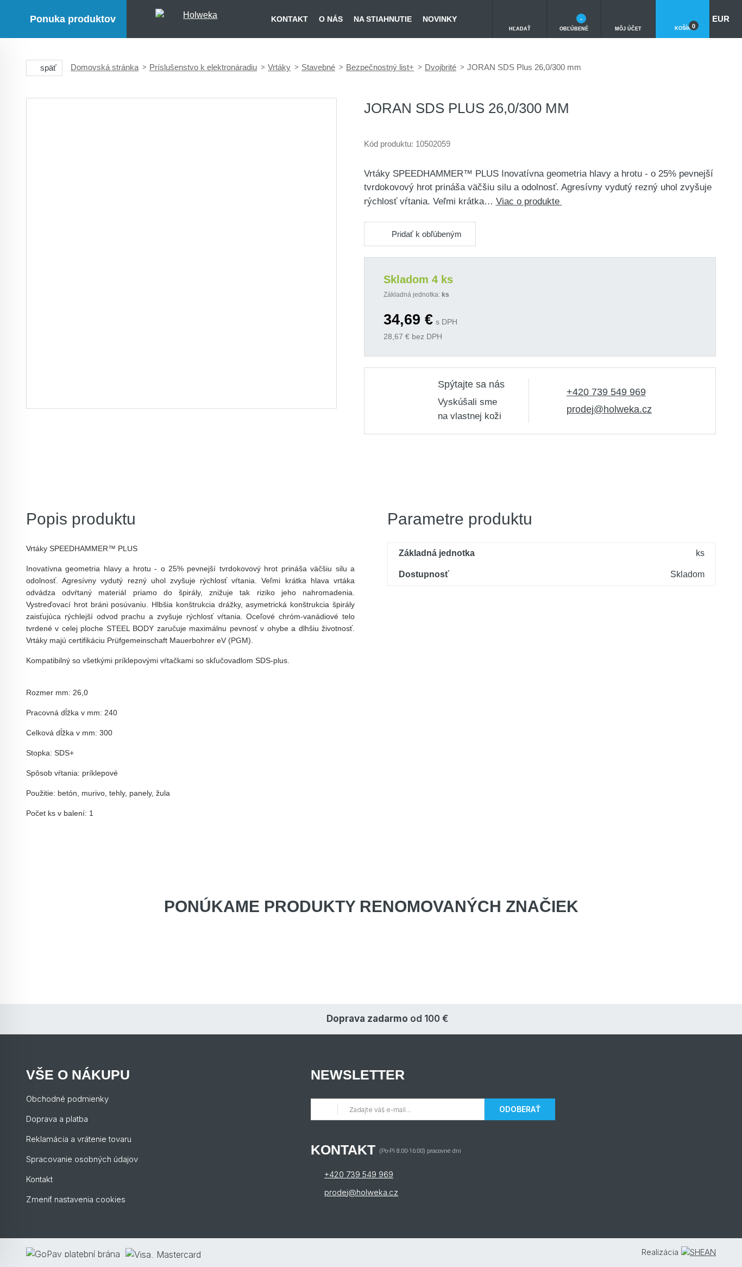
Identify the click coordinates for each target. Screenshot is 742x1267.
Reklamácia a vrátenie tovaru (78, 1139)
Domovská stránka (105, 67)
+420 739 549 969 (606, 391)
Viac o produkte (529, 201)
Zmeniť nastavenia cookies (75, 1199)
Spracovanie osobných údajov (82, 1159)
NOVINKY (440, 19)
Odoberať (519, 1109)
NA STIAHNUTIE (383, 19)
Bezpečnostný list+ (380, 67)
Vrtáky (279, 67)
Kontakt (289, 19)
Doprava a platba (57, 1119)
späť (48, 67)
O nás (331, 19)
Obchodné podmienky (67, 1099)
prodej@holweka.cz (609, 409)
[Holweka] (196, 19)
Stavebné (318, 67)
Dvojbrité (440, 67)
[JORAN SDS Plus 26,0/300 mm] (181, 253)
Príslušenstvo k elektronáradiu (203, 67)
